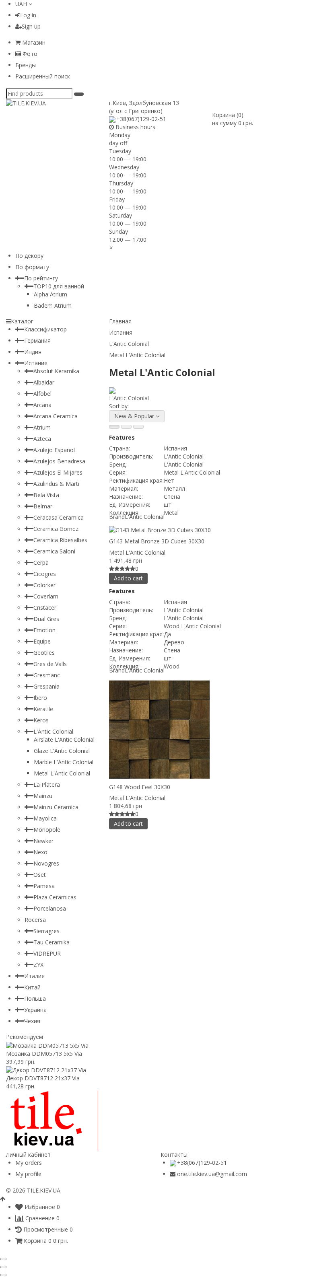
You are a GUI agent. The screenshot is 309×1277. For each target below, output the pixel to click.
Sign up (31, 26)
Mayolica (45, 818)
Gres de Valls (50, 664)
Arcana (42, 405)
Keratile (43, 709)
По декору (29, 255)
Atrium (42, 427)
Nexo (40, 852)
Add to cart (128, 578)
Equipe (42, 641)
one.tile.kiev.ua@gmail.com (212, 1174)
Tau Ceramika (51, 942)
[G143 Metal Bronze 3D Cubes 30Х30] (206, 530)
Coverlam (45, 596)
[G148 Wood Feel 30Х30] (206, 729)
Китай (32, 987)
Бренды (25, 65)
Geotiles (44, 652)
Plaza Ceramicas (54, 897)
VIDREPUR (47, 953)
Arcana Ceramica (55, 416)
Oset (39, 874)
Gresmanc (46, 675)
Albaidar (43, 382)
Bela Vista (46, 495)
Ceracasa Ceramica (58, 517)
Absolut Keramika (56, 371)
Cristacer (44, 607)
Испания (35, 363)
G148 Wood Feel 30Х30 (139, 787)
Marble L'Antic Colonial (63, 762)
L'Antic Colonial (53, 731)
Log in (28, 15)
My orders (28, 1162)
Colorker (44, 585)
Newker (43, 841)
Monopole (46, 829)
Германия (37, 340)
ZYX (38, 965)
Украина (35, 1010)
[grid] (114, 427)
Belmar (42, 506)
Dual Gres (46, 619)
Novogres (46, 863)
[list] (126, 427)
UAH (22, 4)
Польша (35, 998)
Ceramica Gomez (55, 529)
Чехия (32, 1021)
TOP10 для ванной (58, 286)
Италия (34, 976)
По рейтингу (41, 278)
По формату (32, 267)
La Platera (46, 784)
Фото (29, 54)
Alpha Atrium (50, 294)
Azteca (42, 438)
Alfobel (42, 393)
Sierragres (46, 931)
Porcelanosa (49, 908)
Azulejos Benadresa (59, 461)
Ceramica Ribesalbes (60, 540)
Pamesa (44, 886)
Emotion (44, 630)
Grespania (46, 686)
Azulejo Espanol (54, 450)
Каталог (22, 321)
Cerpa (41, 562)
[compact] (138, 427)
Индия (32, 352)
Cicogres (44, 574)
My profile (28, 1174)
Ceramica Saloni (54, 551)
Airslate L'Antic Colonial (64, 739)
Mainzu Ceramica (55, 807)
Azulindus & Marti (56, 483)
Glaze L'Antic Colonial (62, 751)
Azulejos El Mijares (57, 472)
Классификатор (45, 329)
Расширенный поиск (42, 76)
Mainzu (42, 796)
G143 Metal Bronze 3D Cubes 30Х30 (156, 541)
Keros (41, 720)
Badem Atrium (53, 305)
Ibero (40, 697)
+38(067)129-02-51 (141, 119)
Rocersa (35, 919)
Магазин (33, 42)
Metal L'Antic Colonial (137, 552)
